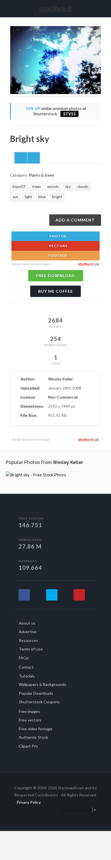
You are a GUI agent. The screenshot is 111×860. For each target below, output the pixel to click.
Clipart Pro (28, 746)
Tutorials (27, 675)
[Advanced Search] (99, 8)
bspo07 (19, 186)
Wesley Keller (60, 378)
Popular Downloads (36, 693)
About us (27, 623)
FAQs (24, 657)
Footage (57, 255)
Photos (57, 236)
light (28, 196)
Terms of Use (31, 648)
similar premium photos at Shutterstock (56, 111)
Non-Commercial (63, 397)
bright (57, 196)
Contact (26, 667)
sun (15, 196)
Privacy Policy (29, 802)
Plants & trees (41, 175)
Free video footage (35, 728)
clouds (82, 186)
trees (36, 186)
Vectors (57, 246)
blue (42, 196)
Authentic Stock (33, 737)
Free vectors (30, 719)
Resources (28, 640)
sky (68, 186)
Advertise (27, 631)
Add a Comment (75, 219)
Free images (29, 711)
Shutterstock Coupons (39, 701)
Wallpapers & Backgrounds (42, 684)
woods (53, 186)
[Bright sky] (36, 475)
